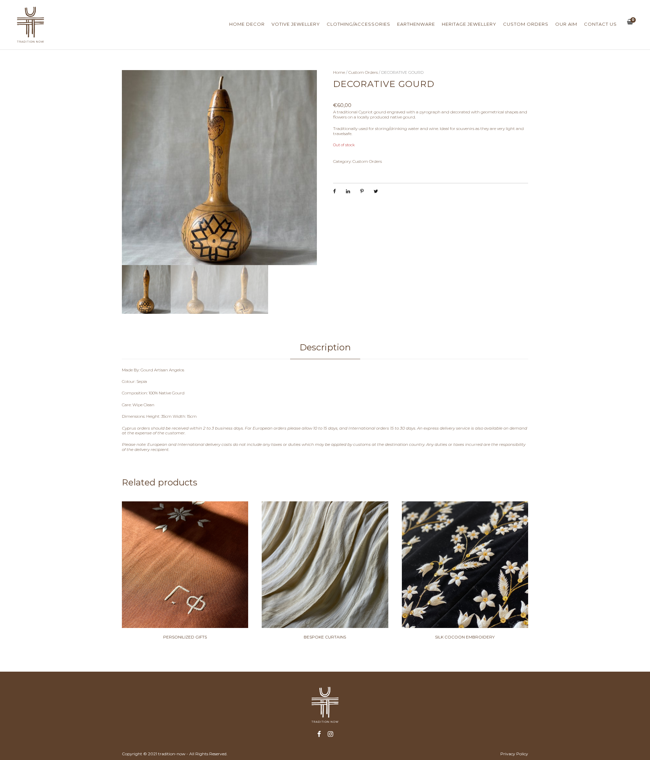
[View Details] (185, 564)
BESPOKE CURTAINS (325, 636)
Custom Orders (525, 24)
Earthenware (416, 24)
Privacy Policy (514, 753)
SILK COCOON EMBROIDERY (465, 636)
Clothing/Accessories (358, 24)
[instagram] (330, 734)
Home (339, 72)
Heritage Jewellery (469, 24)
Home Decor (247, 24)
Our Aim (566, 24)
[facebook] (319, 734)
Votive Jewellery (296, 24)
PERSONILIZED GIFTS (185, 636)
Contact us (600, 24)
